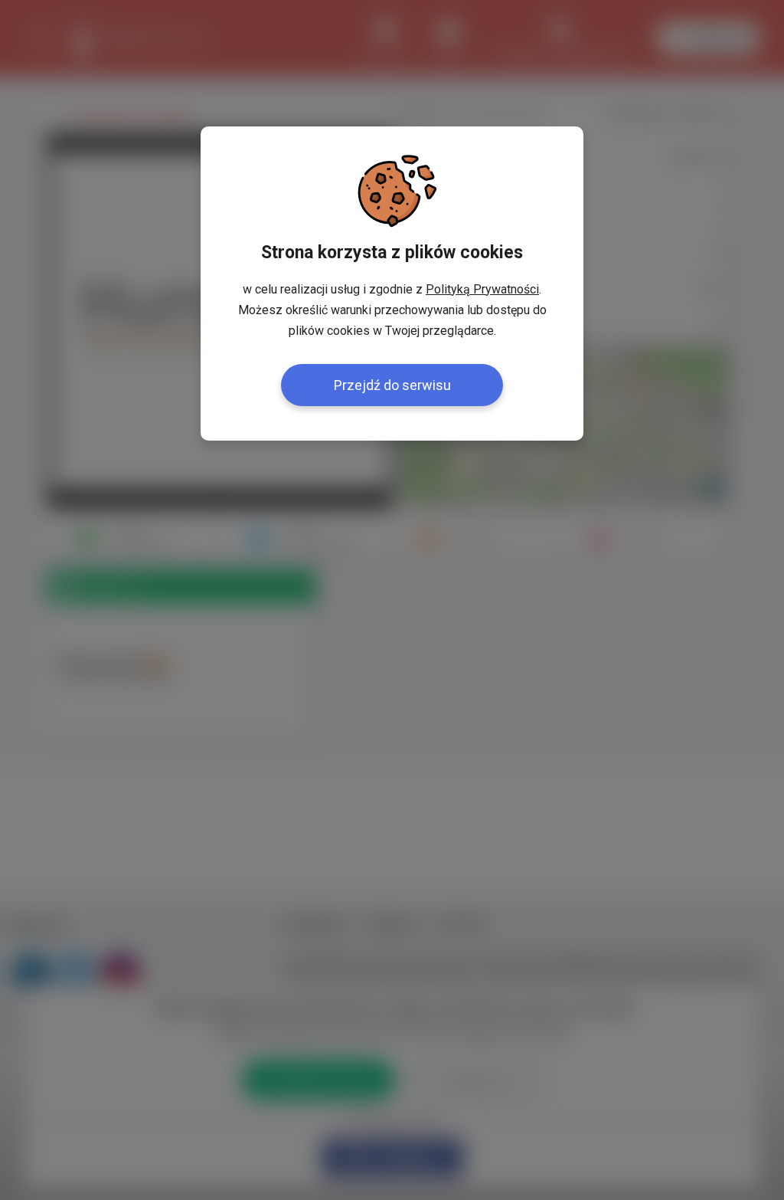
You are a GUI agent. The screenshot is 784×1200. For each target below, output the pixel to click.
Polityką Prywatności (482, 289)
